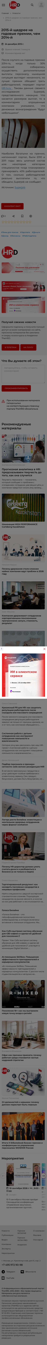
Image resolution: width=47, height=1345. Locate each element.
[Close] (44, 649)
